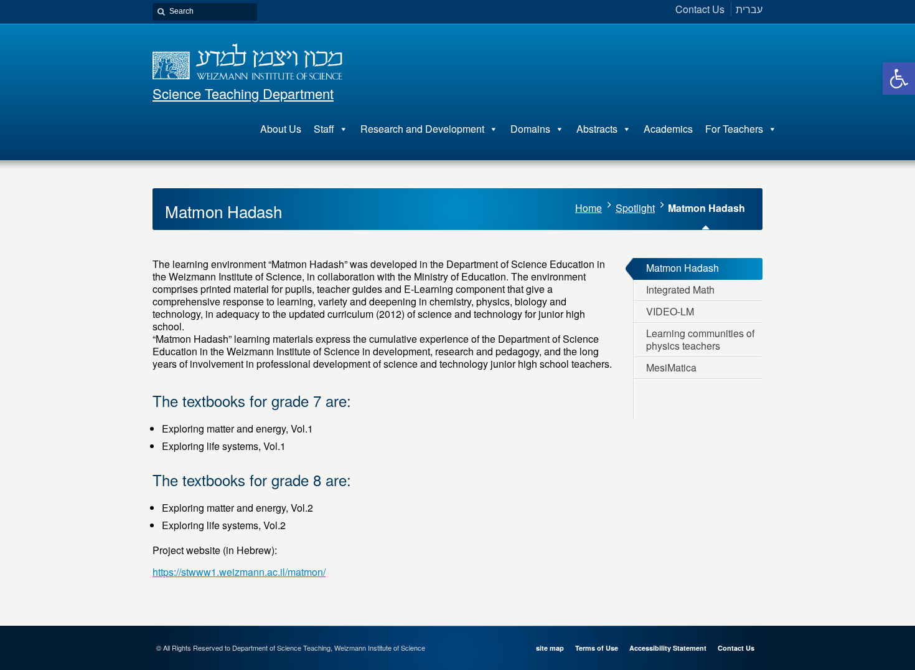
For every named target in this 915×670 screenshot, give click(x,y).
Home (588, 208)
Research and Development (422, 129)
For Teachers (734, 129)
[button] (899, 78)
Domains (530, 129)
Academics (668, 129)
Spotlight (635, 208)
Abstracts (596, 129)
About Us (280, 129)
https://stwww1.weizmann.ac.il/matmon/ (239, 572)
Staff (324, 129)
